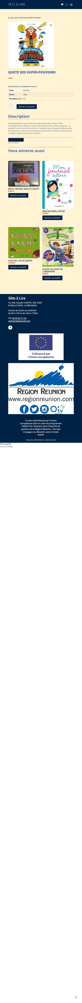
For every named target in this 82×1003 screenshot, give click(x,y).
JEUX (16, 18)
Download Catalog (16, 140)
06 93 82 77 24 (19, 318)
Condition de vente (50, 440)
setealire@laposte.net (19, 321)
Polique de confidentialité (34, 440)
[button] (51, 25)
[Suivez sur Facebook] (10, 328)
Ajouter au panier (27, 106)
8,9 (24, 99)
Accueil (10, 18)
